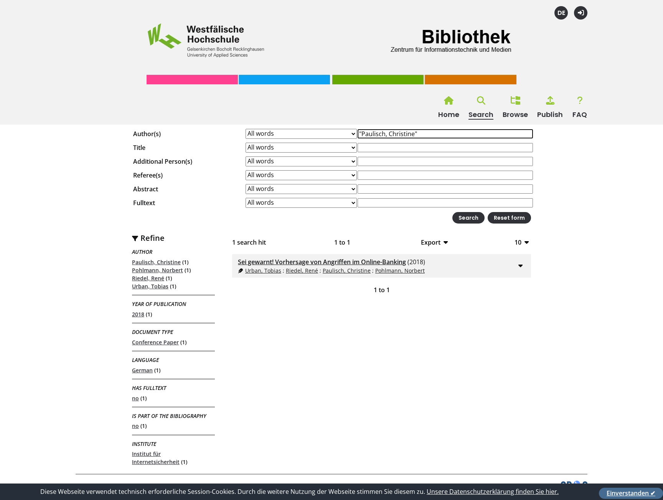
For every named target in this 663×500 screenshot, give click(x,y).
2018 (138, 314)
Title (139, 147)
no (135, 398)
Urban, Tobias (150, 286)
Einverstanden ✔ (631, 493)
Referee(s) (148, 175)
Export (430, 242)
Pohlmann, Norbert (157, 270)
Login (580, 13)
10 (518, 242)
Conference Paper (155, 342)
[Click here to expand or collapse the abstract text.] (520, 265)
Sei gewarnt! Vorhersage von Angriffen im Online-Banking (322, 262)
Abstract (145, 189)
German (142, 370)
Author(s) (147, 134)
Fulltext (144, 203)
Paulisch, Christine (156, 262)
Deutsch (561, 13)
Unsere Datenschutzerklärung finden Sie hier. (493, 491)
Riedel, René (148, 278)
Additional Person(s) (162, 161)
